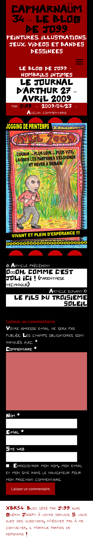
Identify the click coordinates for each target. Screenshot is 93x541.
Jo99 (26, 106)
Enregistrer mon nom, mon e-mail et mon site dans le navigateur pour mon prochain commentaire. (44, 472)
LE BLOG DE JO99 (43, 68)
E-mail (15, 431)
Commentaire (21, 348)
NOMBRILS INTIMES (46, 74)
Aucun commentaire (46, 112)
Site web (15, 448)
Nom (13, 415)
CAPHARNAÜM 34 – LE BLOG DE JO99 (46, 18)
